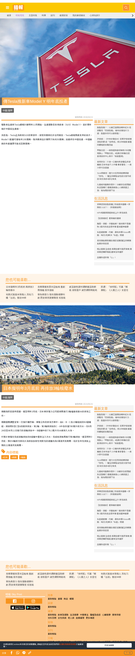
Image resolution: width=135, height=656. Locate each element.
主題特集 (33, 15)
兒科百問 (52, 617)
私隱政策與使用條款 (67, 644)
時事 (44, 15)
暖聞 (71, 598)
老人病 (71, 617)
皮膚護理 (80, 617)
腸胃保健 (116, 614)
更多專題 (90, 617)
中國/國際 (8, 110)
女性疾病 (62, 617)
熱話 (66, 598)
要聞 (60, 598)
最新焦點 (52, 598)
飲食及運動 (63, 614)
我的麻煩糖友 (79, 15)
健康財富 (63, 15)
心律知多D (95, 15)
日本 (6, 457)
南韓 (15, 457)
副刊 (53, 15)
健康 (9, 15)
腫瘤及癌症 (95, 614)
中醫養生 (84, 614)
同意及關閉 (109, 645)
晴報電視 (20, 15)
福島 (24, 457)
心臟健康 (106, 614)
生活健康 (74, 614)
